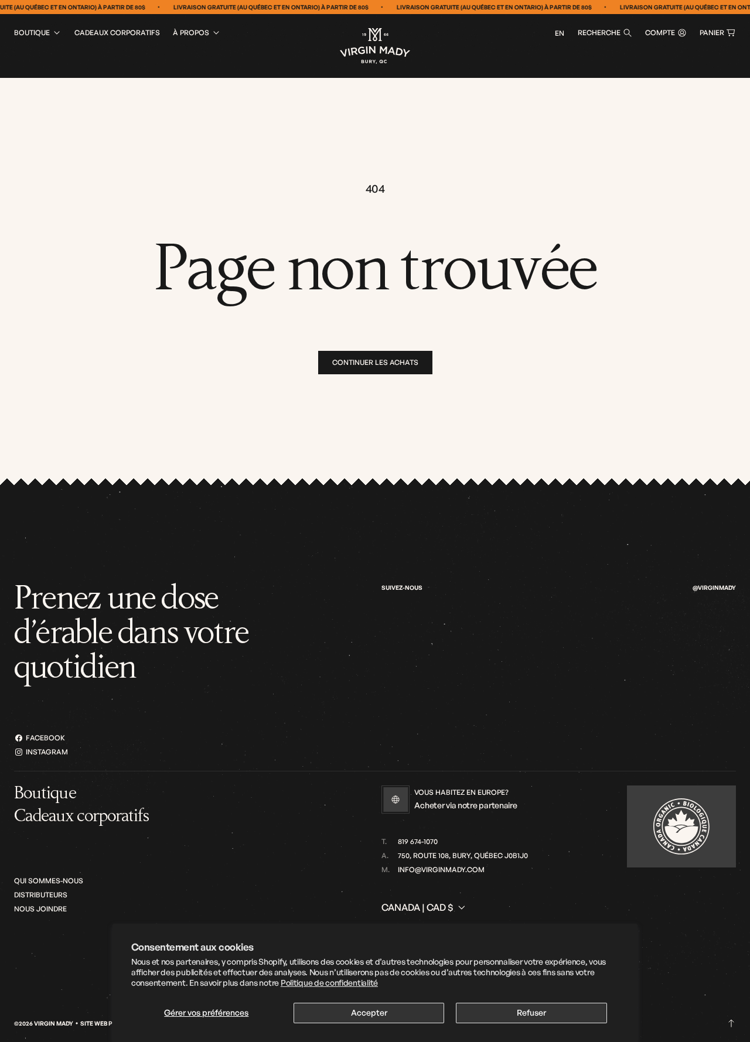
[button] (605, 32)
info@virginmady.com (441, 869)
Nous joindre (40, 908)
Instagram (47, 751)
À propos (191, 32)
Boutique (32, 32)
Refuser (531, 1012)
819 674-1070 (418, 841)
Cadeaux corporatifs (117, 32)
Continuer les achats (375, 362)
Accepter (369, 1012)
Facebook (45, 737)
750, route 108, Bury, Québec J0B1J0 (463, 855)
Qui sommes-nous (48, 880)
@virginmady (714, 587)
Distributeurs (40, 894)
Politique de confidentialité (329, 983)
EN (559, 33)
